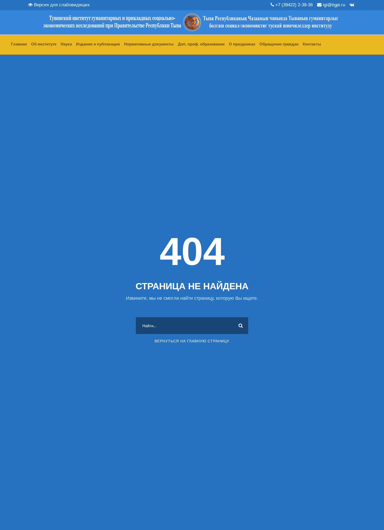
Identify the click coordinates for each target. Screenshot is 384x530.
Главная (19, 44)
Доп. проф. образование (201, 44)
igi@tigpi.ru (333, 4)
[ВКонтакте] (352, 4)
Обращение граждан (279, 44)
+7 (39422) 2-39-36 (293, 4)
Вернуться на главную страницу (192, 341)
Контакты (312, 44)
